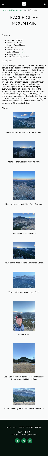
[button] (3, 4)
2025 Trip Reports (15, 10)
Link (23, 52)
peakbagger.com (33, 74)
